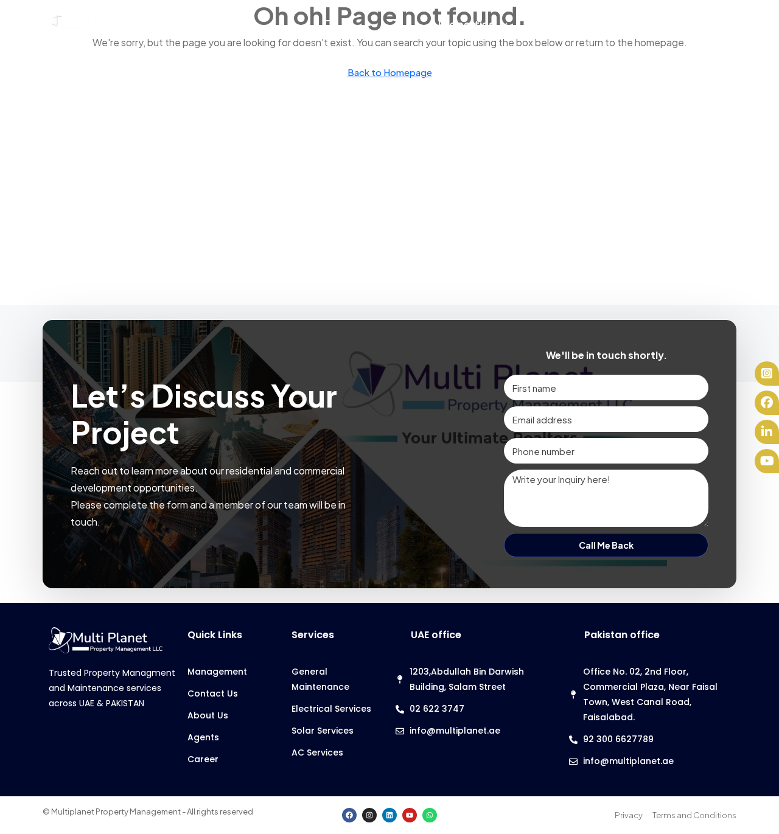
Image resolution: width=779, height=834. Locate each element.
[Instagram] (369, 815)
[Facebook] (349, 815)
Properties (466, 24)
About (688, 24)
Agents (621, 24)
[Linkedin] (389, 815)
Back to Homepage (390, 72)
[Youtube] (409, 815)
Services (548, 24)
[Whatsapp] (429, 815)
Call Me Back (606, 545)
